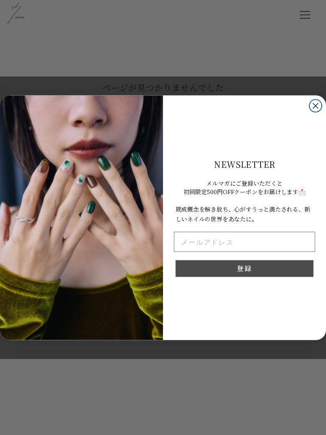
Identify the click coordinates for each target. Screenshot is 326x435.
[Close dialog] (315, 105)
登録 (244, 268)
